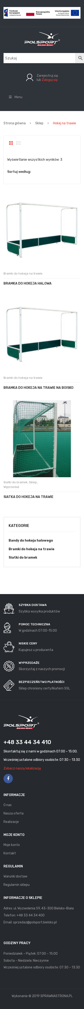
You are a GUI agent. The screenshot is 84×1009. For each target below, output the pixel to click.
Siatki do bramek (16, 482)
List (18, 143)
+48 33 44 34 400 (31, 915)
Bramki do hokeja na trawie (23, 273)
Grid (11, 143)
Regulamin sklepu (17, 885)
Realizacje (11, 822)
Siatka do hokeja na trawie (28, 497)
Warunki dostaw (15, 876)
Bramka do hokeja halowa (28, 283)
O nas (8, 805)
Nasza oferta (14, 813)
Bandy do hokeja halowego (31, 541)
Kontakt (10, 853)
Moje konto (12, 845)
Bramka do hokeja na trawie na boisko (39, 388)
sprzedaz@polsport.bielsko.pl (35, 922)
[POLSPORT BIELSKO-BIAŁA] (42, 39)
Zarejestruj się (47, 76)
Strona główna (15, 123)
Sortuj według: (19, 172)
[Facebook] (8, 778)
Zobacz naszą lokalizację (22, 768)
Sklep (39, 123)
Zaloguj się (50, 80)
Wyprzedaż (11, 487)
